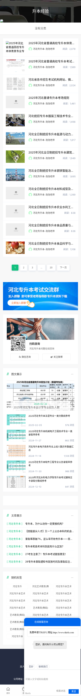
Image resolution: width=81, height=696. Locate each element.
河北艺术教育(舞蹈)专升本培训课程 (40, 587)
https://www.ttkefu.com (63, 632)
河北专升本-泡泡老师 (44, 49)
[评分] (33, 674)
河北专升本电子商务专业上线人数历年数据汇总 (51, 448)
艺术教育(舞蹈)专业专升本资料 (17, 630)
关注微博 (58, 357)
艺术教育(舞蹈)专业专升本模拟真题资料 (40, 608)
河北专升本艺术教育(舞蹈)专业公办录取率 (17, 601)
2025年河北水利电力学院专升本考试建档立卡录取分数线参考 (50, 479)
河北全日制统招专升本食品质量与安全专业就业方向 (52, 225)
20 (51, 267)
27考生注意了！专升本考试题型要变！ (46, 554)
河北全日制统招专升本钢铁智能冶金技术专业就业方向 (52, 170)
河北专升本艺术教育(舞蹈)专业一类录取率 (17, 594)
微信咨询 (26, 357)
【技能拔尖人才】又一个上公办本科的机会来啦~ (49, 531)
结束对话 (60, 691)
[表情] (27, 673)
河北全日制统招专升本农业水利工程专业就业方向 (52, 207)
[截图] (42, 673)
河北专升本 (17, 636)
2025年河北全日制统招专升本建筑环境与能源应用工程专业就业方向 (52, 152)
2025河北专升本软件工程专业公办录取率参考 (50, 464)
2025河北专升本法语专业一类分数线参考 (49, 415)
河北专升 (17, 586)
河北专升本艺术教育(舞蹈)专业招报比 (64, 587)
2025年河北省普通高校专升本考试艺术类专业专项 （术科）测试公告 (52, 61)
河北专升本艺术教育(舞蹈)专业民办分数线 (64, 616)
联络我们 (43, 666)
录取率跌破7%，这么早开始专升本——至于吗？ (49, 538)
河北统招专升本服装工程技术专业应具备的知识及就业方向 (52, 116)
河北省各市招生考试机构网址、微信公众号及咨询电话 (52, 79)
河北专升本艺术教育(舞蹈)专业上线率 (64, 608)
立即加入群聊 (18, 302)
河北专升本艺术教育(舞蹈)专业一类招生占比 (40, 594)
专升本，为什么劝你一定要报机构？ (44, 523)
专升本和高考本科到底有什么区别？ (44, 546)
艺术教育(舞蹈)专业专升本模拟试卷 (17, 623)
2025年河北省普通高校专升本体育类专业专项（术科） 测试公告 (52, 43)
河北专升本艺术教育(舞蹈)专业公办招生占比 (40, 601)
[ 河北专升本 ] (14, 523)
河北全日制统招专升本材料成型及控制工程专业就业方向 (52, 189)
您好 (31, 666)
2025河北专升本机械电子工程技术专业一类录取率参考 (50, 433)
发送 (73, 691)
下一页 (63, 267)
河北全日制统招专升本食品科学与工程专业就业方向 (52, 243)
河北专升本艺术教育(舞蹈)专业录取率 (17, 608)
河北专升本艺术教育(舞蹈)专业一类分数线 (64, 594)
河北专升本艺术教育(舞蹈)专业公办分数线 (64, 601)
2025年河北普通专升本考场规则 (48, 98)
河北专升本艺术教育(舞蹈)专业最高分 (40, 616)
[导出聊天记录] (77, 673)
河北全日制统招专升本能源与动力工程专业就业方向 (52, 134)
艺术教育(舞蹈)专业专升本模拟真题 (17, 616)
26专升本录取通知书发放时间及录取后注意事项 (49, 561)
